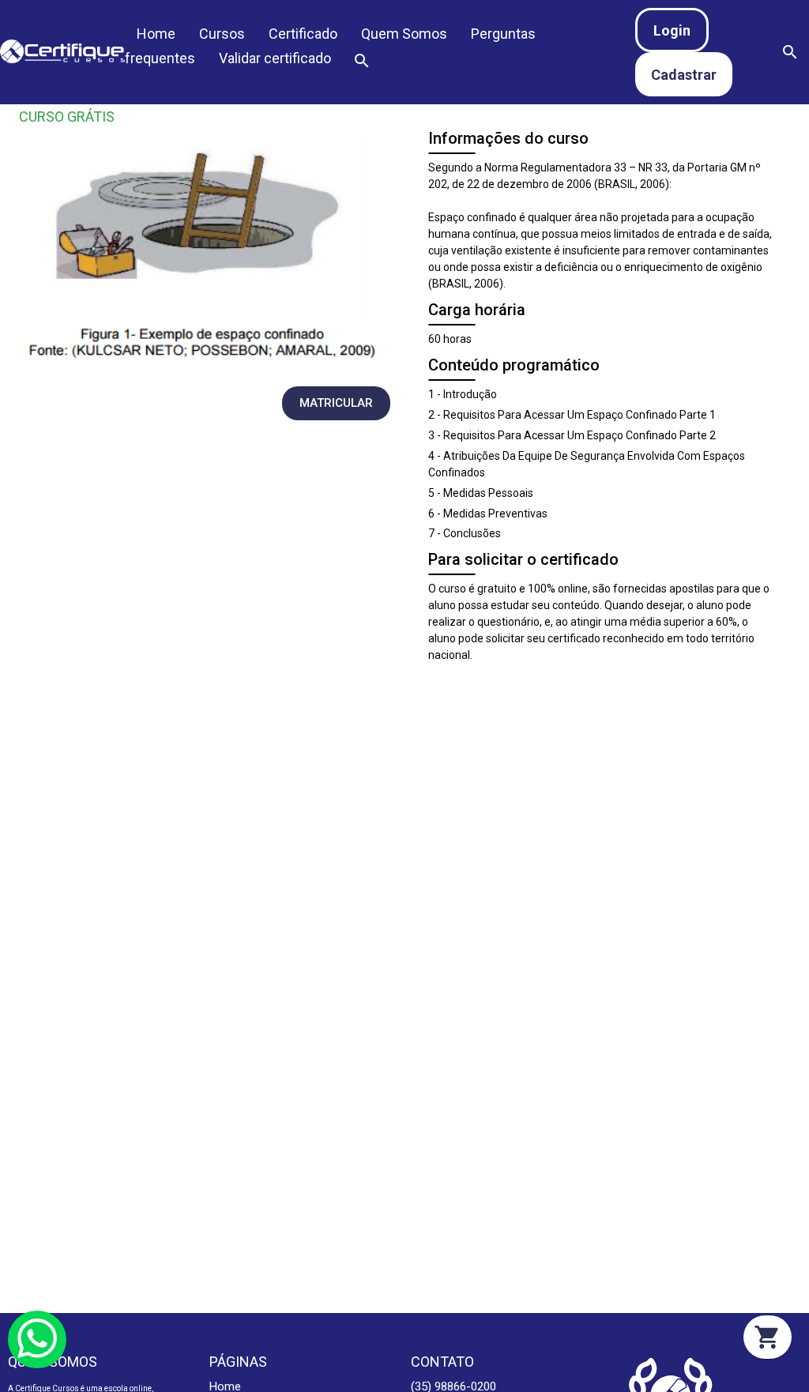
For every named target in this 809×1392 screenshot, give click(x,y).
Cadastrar (684, 74)
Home (156, 33)
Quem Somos (404, 33)
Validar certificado (275, 58)
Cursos (222, 33)
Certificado (303, 33)
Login (671, 30)
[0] (767, 1337)
